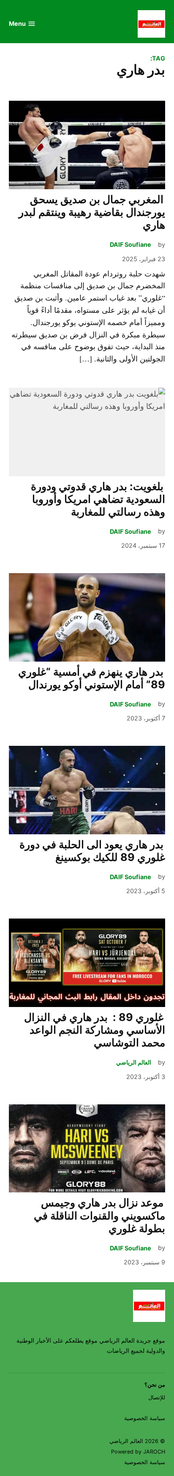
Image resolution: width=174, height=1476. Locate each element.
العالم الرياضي (133, 1062)
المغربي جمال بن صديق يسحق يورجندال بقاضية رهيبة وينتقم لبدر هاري (92, 212)
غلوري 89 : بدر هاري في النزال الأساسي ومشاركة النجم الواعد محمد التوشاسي (94, 1030)
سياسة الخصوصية (144, 1418)
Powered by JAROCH (138, 1451)
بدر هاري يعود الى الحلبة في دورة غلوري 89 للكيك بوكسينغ (92, 851)
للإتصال (156, 1397)
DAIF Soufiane (130, 244)
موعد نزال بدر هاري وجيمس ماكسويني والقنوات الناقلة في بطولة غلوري (99, 1215)
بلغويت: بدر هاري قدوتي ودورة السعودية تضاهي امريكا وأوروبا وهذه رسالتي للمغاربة (98, 499)
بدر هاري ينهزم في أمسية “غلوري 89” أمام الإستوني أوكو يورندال (91, 678)
